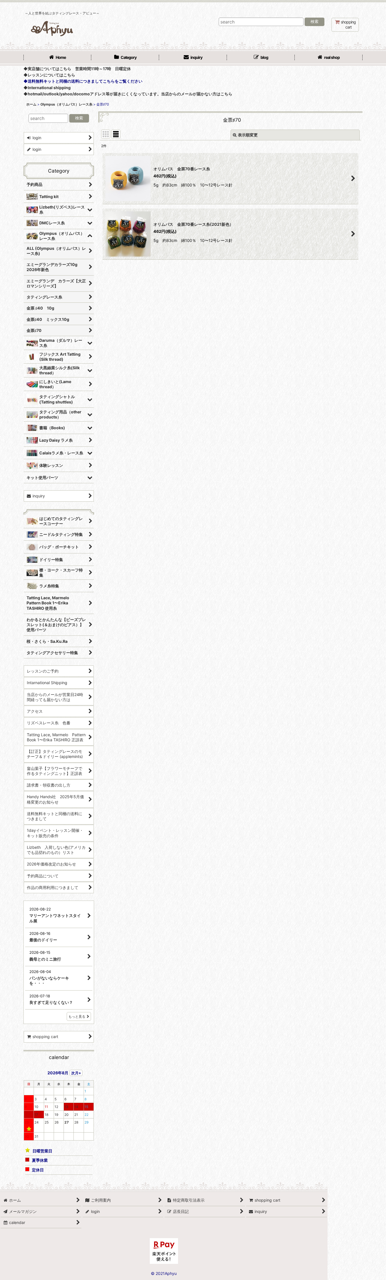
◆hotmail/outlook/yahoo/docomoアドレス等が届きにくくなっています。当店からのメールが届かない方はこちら (127, 93)
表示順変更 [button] (248, 134)
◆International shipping (47, 87)
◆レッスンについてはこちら (49, 74)
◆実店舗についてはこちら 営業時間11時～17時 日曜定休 (77, 68)
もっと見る (76, 1016)
